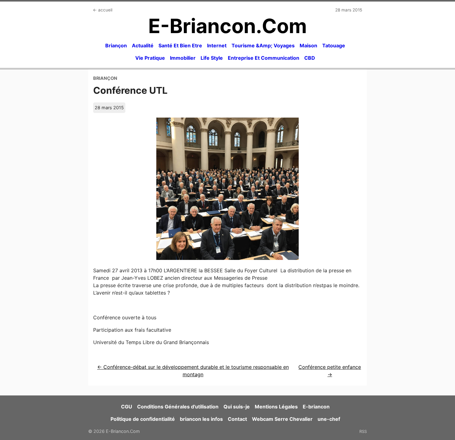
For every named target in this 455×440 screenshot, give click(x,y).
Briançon (116, 45)
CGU (126, 406)
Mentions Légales (276, 406)
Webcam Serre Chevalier (282, 419)
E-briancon (316, 406)
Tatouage (333, 45)
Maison (308, 45)
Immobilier (183, 58)
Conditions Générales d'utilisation (178, 406)
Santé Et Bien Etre (180, 45)
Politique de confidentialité (142, 419)
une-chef (329, 419)
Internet (217, 45)
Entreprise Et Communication (263, 58)
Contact (237, 419)
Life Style (212, 58)
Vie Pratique (150, 58)
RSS (363, 431)
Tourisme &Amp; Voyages (263, 45)
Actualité (143, 45)
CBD (309, 58)
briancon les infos (201, 419)
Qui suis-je (236, 406)
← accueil (102, 9)
